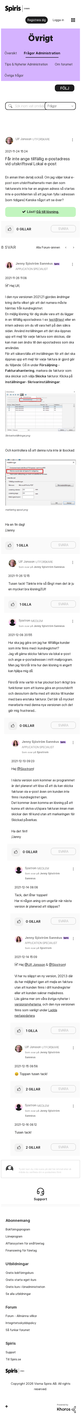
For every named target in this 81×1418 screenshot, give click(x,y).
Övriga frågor (14, 75)
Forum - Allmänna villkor (21, 1316)
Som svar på (42, 566)
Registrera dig (36, 20)
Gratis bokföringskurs (20, 1272)
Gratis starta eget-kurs (21, 1279)
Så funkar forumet (18, 1330)
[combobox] (40, 106)
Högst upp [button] (6, 1406)
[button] (72, 140)
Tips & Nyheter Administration (26, 64)
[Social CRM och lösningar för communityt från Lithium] (66, 1408)
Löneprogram (14, 1236)
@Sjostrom (25, 769)
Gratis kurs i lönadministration (25, 1286)
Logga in (58, 20)
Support (11, 1352)
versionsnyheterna (28, 1004)
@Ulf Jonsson (35, 965)
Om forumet (63, 64)
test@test (56, 319)
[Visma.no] (17, 8)
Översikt (11, 53)
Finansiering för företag (21, 1250)
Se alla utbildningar (18, 1294)
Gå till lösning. (47, 212)
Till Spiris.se (13, 1359)
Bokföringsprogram (18, 1229)
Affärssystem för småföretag (25, 1243)
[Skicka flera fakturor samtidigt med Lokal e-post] (66, 247)
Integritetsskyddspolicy (21, 1323)
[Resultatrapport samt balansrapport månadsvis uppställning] (73, 247)
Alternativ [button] (64, 89)
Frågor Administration (42, 53)
